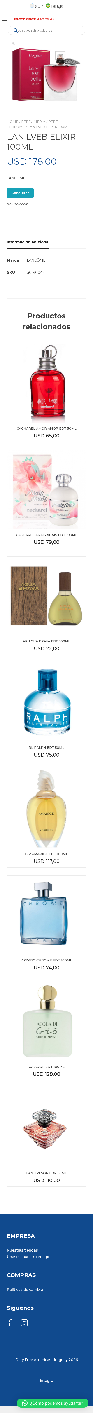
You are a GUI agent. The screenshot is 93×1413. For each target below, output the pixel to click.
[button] (13, 43)
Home (12, 121)
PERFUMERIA (33, 121)
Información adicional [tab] (28, 242)
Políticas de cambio (25, 1289)
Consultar (20, 193)
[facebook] (10, 1323)
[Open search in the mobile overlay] (46, 30)
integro (46, 1380)
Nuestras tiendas (22, 1250)
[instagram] (24, 1323)
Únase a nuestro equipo (29, 1257)
